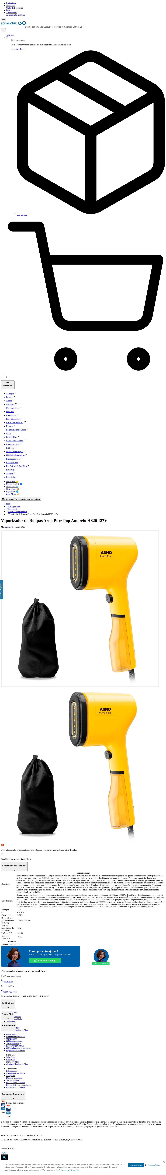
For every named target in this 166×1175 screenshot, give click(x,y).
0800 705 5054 (10, 992)
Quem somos (11, 1039)
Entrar (22, 49)
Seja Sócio (10, 35)
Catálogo (10, 1041)
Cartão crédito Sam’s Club (17, 1030)
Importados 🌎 (12, 491)
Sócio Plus (10, 5)
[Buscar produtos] (3, 30)
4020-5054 (8, 982)
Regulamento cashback (15, 1051)
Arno (9, 527)
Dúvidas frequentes (14, 1041)
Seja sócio (10, 1057)
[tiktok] (4, 1153)
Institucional (11, 3)
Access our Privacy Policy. (71, 1170)
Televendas (10, 1021)
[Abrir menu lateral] (3, 19)
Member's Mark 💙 (14, 484)
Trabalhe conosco (13, 1043)
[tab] (80, 608)
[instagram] (6, 1153)
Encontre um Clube (14, 1046)
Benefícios (10, 1059)
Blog (8, 10)
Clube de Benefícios (14, 8)
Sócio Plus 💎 (12, 486)
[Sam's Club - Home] (13, 24)
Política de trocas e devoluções (18, 1048)
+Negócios (10, 1075)
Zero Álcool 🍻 (12, 494)
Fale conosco (11, 1034)
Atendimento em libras (15, 15)
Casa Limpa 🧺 (12, 489)
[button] (153, 1165)
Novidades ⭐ (12, 481)
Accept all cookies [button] (136, 1165)
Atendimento (11, 12)
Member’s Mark (12, 1062)
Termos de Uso (12, 1080)
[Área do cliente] (7, 37)
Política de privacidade (15, 1082)
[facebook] (2, 1153)
